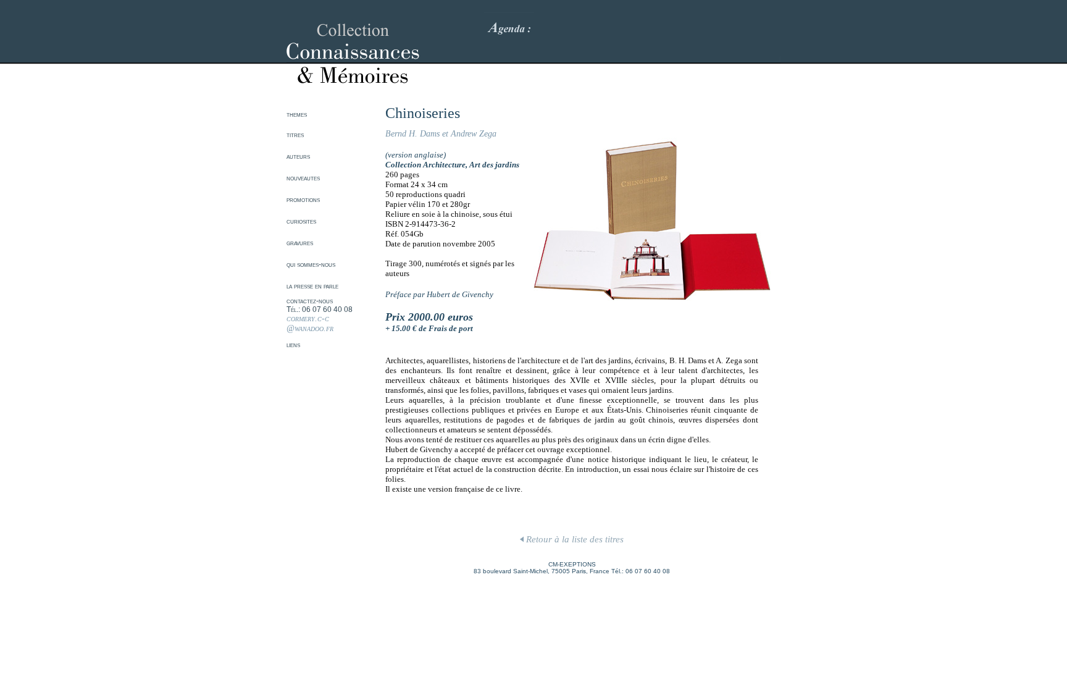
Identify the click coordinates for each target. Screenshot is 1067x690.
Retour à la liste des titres (574, 539)
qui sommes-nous (311, 264)
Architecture (444, 164)
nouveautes (303, 178)
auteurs (298, 156)
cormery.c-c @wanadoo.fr (310, 323)
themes (297, 114)
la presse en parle (312, 286)
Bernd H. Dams (412, 133)
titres (295, 134)
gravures (300, 242)
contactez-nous (310, 301)
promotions (303, 199)
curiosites (301, 221)
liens (293, 344)
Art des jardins (494, 164)
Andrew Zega (473, 133)
